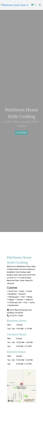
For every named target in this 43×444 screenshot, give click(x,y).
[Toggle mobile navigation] (39, 5)
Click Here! (21, 133)
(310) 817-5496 (16, 315)
